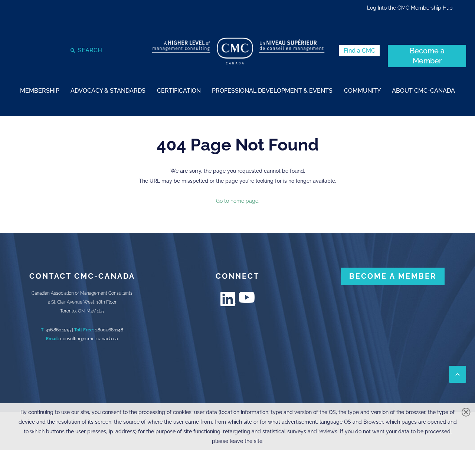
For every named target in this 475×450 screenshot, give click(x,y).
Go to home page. (237, 201)
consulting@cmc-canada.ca (89, 338)
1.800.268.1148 (109, 329)
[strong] (39, 90)
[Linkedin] (228, 299)
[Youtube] (247, 297)
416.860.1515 (58, 329)
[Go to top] (457, 374)
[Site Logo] (238, 50)
